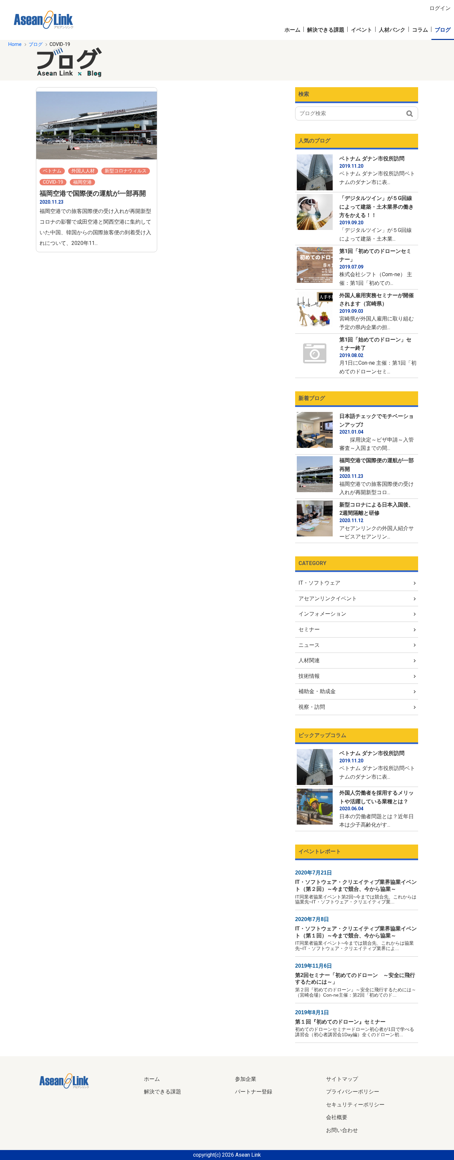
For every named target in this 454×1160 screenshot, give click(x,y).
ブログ (443, 30)
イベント (361, 30)
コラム (420, 30)
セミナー (309, 629)
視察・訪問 (311, 707)
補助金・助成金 (317, 691)
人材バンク (392, 30)
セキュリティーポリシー (355, 1104)
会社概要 (336, 1117)
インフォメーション (322, 614)
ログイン (440, 8)
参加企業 (245, 1079)
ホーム (292, 30)
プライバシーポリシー (352, 1091)
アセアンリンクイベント (327, 598)
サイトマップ (342, 1079)
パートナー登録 (253, 1091)
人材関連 (309, 660)
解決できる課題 (325, 30)
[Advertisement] (290, 62)
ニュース (309, 645)
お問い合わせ (342, 1130)
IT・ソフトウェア (319, 583)
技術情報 (309, 676)
